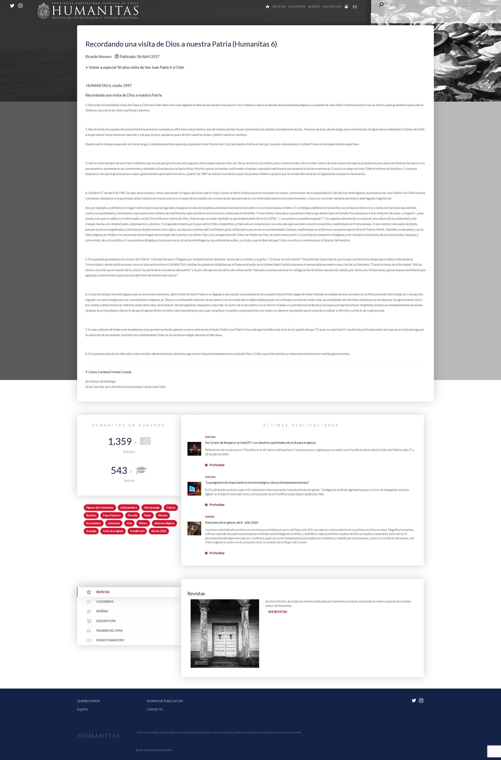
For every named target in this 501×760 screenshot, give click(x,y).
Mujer (147, 515)
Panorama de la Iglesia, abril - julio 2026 (231, 522)
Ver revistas (277, 611)
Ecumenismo (93, 523)
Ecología (91, 531)
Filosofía (132, 515)
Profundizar (217, 465)
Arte (129, 523)
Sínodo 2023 (158, 531)
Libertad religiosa (164, 523)
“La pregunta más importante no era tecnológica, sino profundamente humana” (257, 482)
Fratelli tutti (137, 531)
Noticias (210, 437)
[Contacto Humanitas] (355, 6)
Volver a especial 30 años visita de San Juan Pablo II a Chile (136, 67)
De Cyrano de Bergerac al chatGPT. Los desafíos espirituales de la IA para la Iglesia (260, 442)
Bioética (91, 515)
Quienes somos (88, 701)
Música (143, 523)
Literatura (114, 523)
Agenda (209, 516)
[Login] (347, 6)
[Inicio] (268, 6)
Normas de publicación (165, 701)
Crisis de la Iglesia (113, 531)
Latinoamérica (128, 507)
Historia (162, 515)
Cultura (170, 507)
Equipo (82, 709)
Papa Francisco (112, 515)
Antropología (151, 507)
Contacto (155, 709)
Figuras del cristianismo (100, 507)
